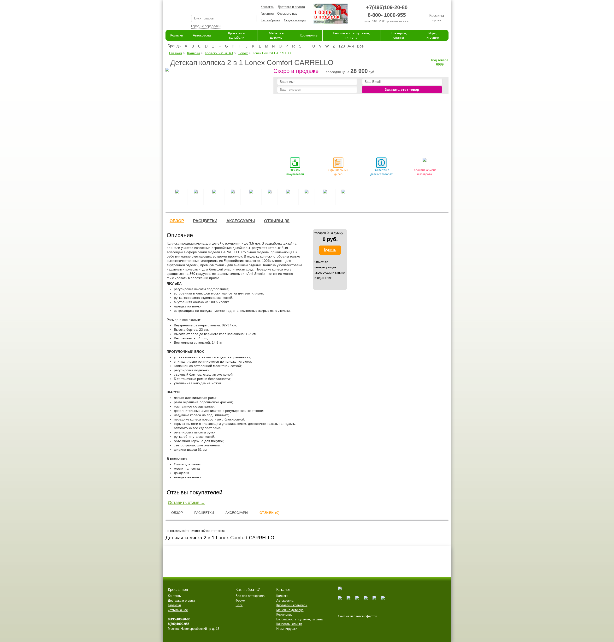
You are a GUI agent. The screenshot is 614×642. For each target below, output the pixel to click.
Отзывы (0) (276, 221)
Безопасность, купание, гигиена (299, 619)
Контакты (267, 7)
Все (360, 46)
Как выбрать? (270, 20)
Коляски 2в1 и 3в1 (219, 53)
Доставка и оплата (291, 7)
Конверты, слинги (289, 624)
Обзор (177, 221)
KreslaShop (223, 8)
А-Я (351, 46)
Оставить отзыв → (186, 502)
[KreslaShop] (172, 14)
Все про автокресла (250, 596)
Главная (175, 53)
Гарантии (267, 13)
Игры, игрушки (286, 628)
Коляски (176, 35)
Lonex (243, 53)
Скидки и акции (295, 20)
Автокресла (202, 35)
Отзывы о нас (287, 13)
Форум (240, 600)
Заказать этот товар (402, 89)
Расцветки (205, 221)
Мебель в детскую (289, 610)
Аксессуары (240, 221)
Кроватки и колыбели (291, 605)
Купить (330, 250)
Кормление (309, 35)
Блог (239, 605)
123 (341, 46)
